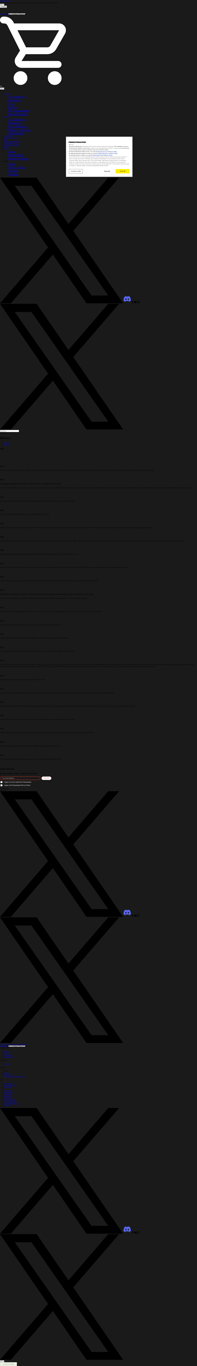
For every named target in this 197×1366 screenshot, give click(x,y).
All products (17, 96)
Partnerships (15, 155)
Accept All (122, 171)
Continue (3, 6)
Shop (5, 139)
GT (12, 103)
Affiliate (13, 174)
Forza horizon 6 (18, 114)
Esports (6, 147)
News (11, 163)
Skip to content (5, 1)
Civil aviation (18, 126)
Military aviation (20, 129)
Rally (13, 107)
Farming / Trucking (11, 138)
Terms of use (8, 1098)
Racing (7, 94)
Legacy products (18, 158)
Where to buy (16, 167)
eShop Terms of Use (102, 151)
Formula (15, 100)
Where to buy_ (22, 1044)
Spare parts (7, 1087)
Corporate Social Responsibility (14, 1076)
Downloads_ (13, 1044)
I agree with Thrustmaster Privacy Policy (17, 785)
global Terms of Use (98, 155)
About (6, 149)
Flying (7, 117)
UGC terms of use (10, 1100)
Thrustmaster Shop (10, 1085)
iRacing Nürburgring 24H (12, 141)
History (6, 443)
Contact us (7, 1091)
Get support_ (4, 1044)
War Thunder (16, 133)
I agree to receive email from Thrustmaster (17, 782)
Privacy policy (8, 1092)
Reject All (107, 171)
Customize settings (76, 171)
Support (13, 170)
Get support (8, 1094)
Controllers (8, 136)
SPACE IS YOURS (10, 143)
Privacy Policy (113, 151)
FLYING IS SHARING (12, 145)
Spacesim (15, 122)
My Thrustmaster (18, 110)
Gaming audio (8, 1057)
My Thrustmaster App (11, 1103)
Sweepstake (8, 1096)
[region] (99, 157)
